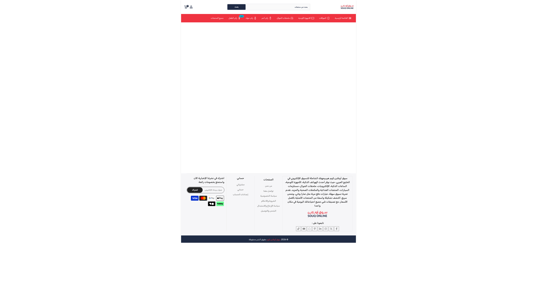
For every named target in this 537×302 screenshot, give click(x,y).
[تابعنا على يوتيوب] (304, 228)
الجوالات (322, 18)
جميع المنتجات (217, 18)
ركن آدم (265, 18)
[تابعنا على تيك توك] (298, 228)
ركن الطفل (236, 17)
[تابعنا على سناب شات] (309, 228)
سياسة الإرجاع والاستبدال (268, 206)
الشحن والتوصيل (268, 211)
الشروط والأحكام (268, 201)
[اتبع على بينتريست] (314, 228)
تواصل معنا (268, 191)
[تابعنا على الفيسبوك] (336, 228)
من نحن (268, 186)
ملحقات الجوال (283, 18)
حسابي (240, 189)
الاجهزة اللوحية (304, 18)
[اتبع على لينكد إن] (320, 228)
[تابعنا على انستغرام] (325, 228)
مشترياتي (240, 184)
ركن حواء (249, 18)
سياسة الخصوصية (268, 196)
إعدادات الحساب (240, 194)
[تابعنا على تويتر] (331, 228)
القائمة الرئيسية (341, 18)
